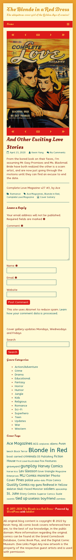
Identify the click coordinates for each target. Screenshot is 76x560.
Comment (16, 225)
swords (11, 499)
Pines (20, 480)
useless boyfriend (42, 498)
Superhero (22, 413)
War (17, 425)
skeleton (11, 489)
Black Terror (21, 451)
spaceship (61, 489)
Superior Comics (46, 494)
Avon (62, 443)
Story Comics (28, 493)
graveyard (13, 466)
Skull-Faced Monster (30, 488)
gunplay (28, 465)
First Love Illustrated (27, 461)
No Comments (57, 152)
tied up (21, 498)
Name (13, 265)
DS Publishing (45, 456)
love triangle (46, 471)
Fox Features (48, 461)
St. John (13, 494)
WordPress (13, 512)
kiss (16, 471)
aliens (54, 443)
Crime (18, 370)
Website (12, 290)
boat (10, 456)
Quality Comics (18, 485)
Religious (21, 401)
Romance (15, 194)
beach (10, 451)
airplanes (44, 444)
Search (11, 339)
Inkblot (30, 512)
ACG (35, 443)
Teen (18, 417)
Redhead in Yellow (55, 485)
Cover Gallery (47, 197)
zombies (60, 499)
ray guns (36, 485)
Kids (17, 397)
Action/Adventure (26, 367)
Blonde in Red (51, 194)
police (29, 480)
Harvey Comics (50, 466)
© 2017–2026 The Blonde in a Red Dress (30, 509)
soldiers (49, 489)
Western (20, 428)
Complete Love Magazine (20, 197)
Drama (19, 374)
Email (12, 277)
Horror (19, 386)
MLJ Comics (28, 475)
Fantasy (20, 382)
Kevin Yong (37, 152)
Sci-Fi (18, 409)
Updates (20, 421)
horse (10, 471)
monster (43, 475)
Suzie (59, 493)
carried (18, 456)
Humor (19, 390)
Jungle (19, 394)
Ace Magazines (35, 194)
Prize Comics (53, 480)
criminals (29, 456)
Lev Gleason (28, 471)
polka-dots (39, 480)
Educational (22, 378)
